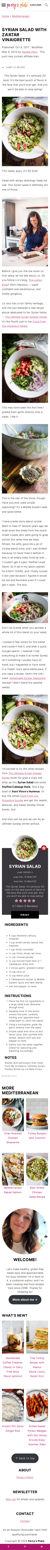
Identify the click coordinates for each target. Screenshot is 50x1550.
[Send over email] (41, 1547)
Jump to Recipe (15, 67)
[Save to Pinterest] (25, 1547)
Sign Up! (11, 1499)
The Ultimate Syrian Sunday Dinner (26, 316)
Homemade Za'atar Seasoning (27, 678)
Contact (25, 1521)
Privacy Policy (25, 1477)
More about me (23, 1299)
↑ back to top (25, 1458)
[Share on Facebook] (8, 1547)
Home (5, 16)
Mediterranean (21, 16)
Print (25, 915)
